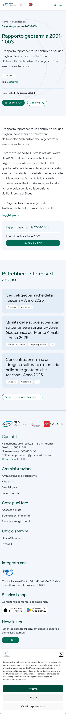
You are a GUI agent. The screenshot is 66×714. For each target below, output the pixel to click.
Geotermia (9, 75)
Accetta (33, 688)
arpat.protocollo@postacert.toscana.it (31, 455)
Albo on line (9, 481)
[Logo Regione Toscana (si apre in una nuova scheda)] (34, 4)
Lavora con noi (10, 493)
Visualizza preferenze (33, 706)
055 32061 (20, 447)
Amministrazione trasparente (19, 475)
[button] (61, 654)
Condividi (35, 102)
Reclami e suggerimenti (16, 521)
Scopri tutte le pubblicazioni (20, 397)
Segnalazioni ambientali (16, 515)
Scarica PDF (16, 103)
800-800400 (28, 451)
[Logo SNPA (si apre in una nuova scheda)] (22, 4)
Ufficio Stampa (11, 538)
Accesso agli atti (11, 509)
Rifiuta (33, 697)
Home (5, 21)
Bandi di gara (9, 487)
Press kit (7, 543)
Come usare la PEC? (14, 459)
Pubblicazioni (19, 21)
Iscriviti (9, 640)
